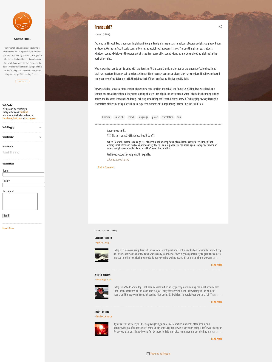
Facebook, (8, 118)
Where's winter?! (102, 275)
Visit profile (22, 81)
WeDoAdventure (22, 39)
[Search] (226, 8)
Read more (216, 265)
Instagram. (31, 118)
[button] (220, 27)
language (143, 117)
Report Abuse (8, 228)
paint (155, 117)
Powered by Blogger (160, 353)
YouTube (23, 112)
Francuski (119, 117)
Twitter (17, 118)
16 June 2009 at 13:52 (118, 159)
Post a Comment (106, 167)
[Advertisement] (158, 194)
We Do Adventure (111, 7)
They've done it (102, 312)
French (131, 117)
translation (167, 117)
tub (179, 117)
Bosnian (106, 117)
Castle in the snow (103, 238)
